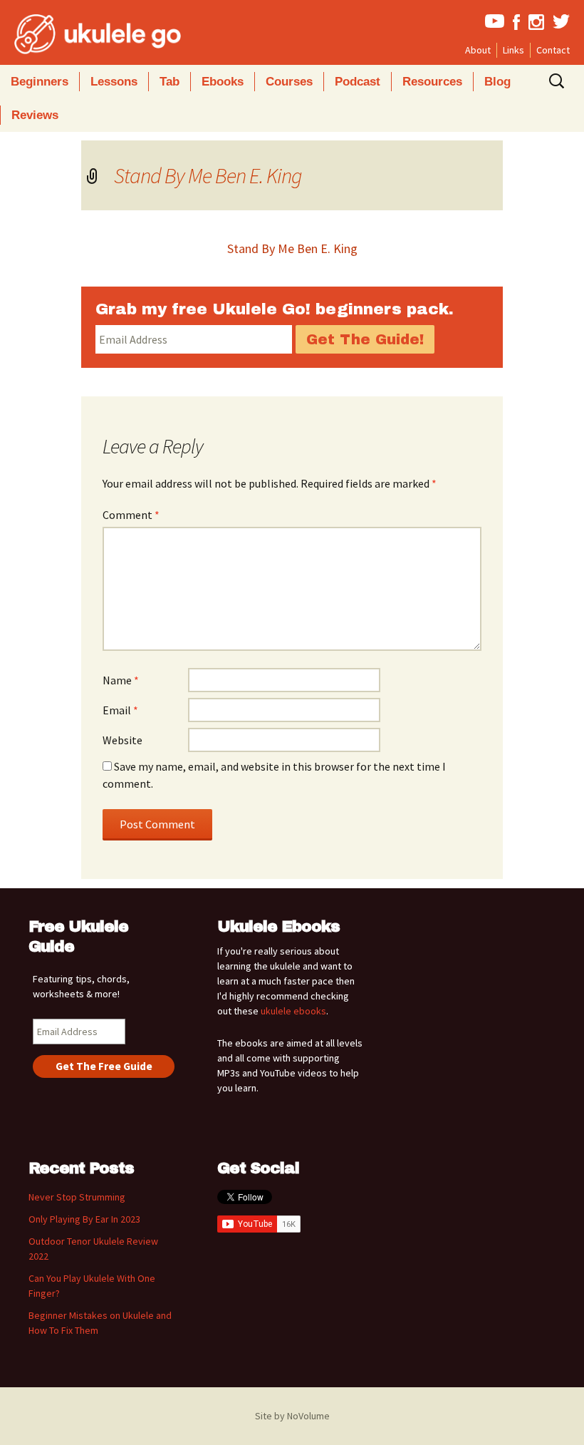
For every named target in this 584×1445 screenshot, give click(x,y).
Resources (432, 81)
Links (513, 49)
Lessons (113, 81)
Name (121, 680)
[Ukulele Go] (78, 34)
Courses (289, 81)
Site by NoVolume (292, 1415)
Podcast (357, 81)
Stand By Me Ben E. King (208, 175)
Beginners (39, 81)
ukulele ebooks (293, 1010)
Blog (497, 81)
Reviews (34, 115)
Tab (169, 81)
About (478, 49)
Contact (553, 49)
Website (122, 740)
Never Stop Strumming (76, 1197)
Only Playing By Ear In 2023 (84, 1219)
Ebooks (223, 81)
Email (120, 710)
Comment (131, 515)
